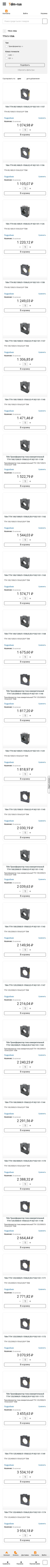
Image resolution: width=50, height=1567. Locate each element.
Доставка (25, 1555)
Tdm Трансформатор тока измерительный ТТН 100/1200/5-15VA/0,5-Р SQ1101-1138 (25, 458)
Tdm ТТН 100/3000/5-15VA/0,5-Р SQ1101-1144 (25, 1102)
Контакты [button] (6, 13)
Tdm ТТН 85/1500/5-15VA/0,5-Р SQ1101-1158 (25, 282)
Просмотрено (35, 1564)
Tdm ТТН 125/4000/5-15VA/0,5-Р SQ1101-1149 (25, 1454)
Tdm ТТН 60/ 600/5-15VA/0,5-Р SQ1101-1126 (25, 224)
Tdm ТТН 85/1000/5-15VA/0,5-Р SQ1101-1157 (25, 107)
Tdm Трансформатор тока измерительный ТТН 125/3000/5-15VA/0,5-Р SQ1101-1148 (25, 1219)
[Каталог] (4, 4)
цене (19, 79)
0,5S (11, 55)
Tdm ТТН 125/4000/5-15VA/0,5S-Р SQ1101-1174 (25, 1512)
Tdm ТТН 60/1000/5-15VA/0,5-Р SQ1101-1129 (25, 751)
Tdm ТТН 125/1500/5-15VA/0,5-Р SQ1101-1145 (25, 809)
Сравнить (6, 1564)
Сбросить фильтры (26, 70)
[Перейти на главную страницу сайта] (20, 4)
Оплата (15, 1555)
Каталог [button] (7, 1555)
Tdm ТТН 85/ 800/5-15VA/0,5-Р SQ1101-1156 (25, 165)
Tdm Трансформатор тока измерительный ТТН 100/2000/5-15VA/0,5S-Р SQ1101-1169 (25, 1043)
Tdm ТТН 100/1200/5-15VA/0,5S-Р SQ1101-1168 (25, 634)
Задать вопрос (49, 783)
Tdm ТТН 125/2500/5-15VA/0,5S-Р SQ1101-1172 (25, 1337)
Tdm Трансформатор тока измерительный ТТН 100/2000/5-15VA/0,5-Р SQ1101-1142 (25, 868)
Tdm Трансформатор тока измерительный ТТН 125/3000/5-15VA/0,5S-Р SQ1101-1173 (25, 1395)
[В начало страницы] (45, 1562)
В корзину (25, 134)
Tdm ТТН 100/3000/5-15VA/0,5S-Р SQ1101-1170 (25, 1161)
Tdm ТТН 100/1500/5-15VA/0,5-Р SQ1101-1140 (25, 399)
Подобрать (25, 65)
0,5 (11, 58)
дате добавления (33, 79)
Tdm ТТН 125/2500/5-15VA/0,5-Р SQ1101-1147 (25, 985)
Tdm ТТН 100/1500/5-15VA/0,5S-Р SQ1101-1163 (25, 575)
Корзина (44, 13)
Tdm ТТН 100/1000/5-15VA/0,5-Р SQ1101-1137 (25, 341)
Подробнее (9, 118)
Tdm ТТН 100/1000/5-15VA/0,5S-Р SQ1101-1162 (25, 517)
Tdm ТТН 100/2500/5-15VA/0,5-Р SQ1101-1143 (25, 927)
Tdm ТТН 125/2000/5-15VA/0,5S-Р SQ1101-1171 (25, 1278)
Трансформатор (16, 46)
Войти (25, 13)
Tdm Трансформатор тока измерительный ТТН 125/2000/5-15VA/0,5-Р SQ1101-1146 (25, 692)
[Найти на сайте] (44, 21)
